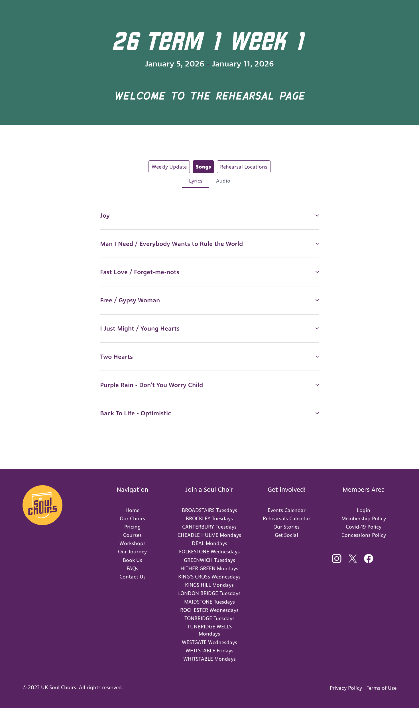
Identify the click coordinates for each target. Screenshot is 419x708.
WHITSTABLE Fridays (209, 650)
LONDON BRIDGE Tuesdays (209, 593)
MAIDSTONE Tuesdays (209, 601)
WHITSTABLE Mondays (209, 659)
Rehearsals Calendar (286, 518)
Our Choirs (132, 518)
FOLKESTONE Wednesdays (209, 551)
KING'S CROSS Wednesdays (209, 576)
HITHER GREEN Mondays (209, 568)
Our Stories (286, 526)
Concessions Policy (363, 535)
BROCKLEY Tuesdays (209, 518)
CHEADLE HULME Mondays (209, 535)
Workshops (132, 543)
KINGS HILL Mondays (209, 585)
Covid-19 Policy (363, 526)
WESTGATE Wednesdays (209, 642)
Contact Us (132, 576)
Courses (132, 535)
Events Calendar (287, 510)
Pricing (132, 526)
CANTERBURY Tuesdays (209, 526)
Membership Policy (363, 518)
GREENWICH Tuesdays (209, 560)
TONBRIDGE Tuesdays (209, 618)
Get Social (286, 535)
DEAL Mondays (209, 543)
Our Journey (132, 551)
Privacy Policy (346, 688)
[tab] (169, 166)
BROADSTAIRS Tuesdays (209, 510)
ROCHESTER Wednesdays (209, 610)
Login (363, 510)
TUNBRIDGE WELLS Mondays (209, 630)
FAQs (132, 568)
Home (132, 510)
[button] (209, 215)
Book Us (132, 560)
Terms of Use (381, 688)
